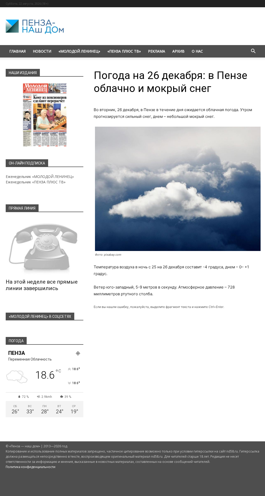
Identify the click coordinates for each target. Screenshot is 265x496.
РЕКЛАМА (156, 51)
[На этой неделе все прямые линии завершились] (44, 247)
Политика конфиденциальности (30, 467)
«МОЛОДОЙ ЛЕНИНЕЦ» (79, 51)
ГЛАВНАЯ (17, 51)
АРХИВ (178, 51)
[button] (253, 51)
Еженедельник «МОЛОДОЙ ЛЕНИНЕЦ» (40, 176)
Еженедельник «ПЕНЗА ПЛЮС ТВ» (35, 181)
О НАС (197, 51)
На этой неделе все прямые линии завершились (42, 285)
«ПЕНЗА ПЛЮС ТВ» (124, 51)
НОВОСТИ (42, 51)
